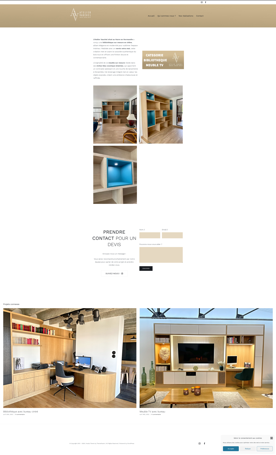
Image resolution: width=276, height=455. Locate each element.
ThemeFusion (101, 443)
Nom (142, 230)
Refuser (248, 449)
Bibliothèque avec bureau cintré (20, 411)
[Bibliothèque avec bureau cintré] (69, 358)
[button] (272, 438)
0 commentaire (20, 414)
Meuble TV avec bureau (152, 411)
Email (165, 230)
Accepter (231, 449)
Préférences (264, 449)
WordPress (130, 443)
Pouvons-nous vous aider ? (150, 244)
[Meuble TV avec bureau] (206, 358)
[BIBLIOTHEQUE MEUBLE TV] (163, 51)
